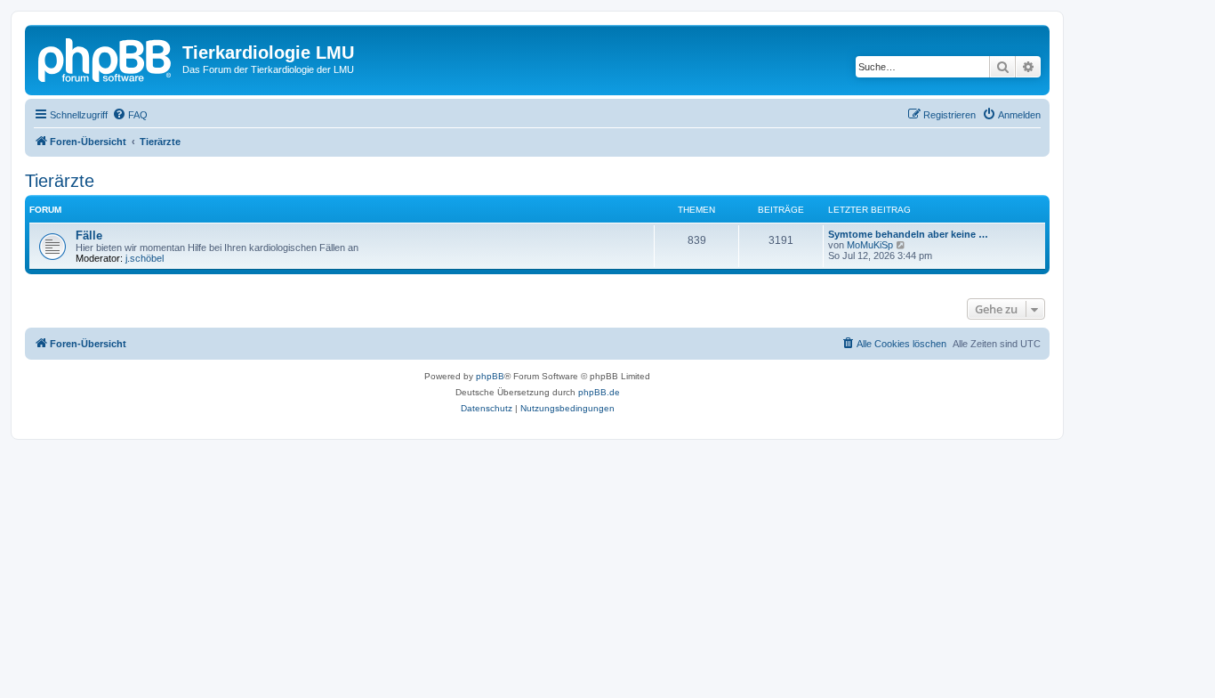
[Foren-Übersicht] (105, 57)
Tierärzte (59, 181)
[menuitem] (130, 115)
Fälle (89, 235)
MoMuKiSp (870, 244)
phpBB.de (599, 392)
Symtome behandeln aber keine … (908, 234)
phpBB (490, 376)
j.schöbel (144, 258)
